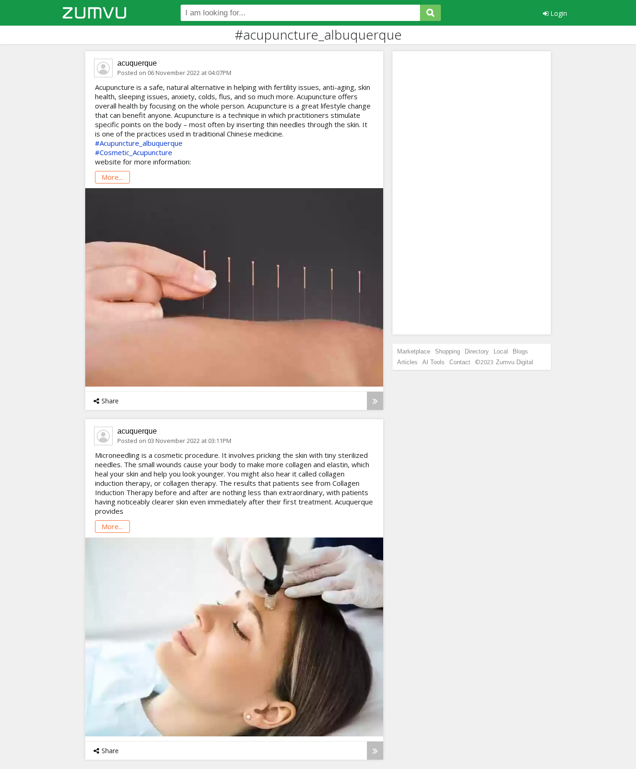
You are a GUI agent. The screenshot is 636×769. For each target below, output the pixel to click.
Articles (407, 362)
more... (112, 177)
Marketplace (413, 351)
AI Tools (433, 362)
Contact (459, 362)
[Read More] (375, 401)
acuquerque (137, 63)
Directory (477, 351)
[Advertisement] (471, 193)
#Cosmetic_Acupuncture (133, 152)
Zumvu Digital (514, 362)
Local (501, 351)
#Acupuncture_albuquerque (139, 143)
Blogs (520, 351)
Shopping (447, 351)
